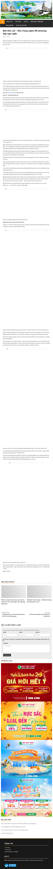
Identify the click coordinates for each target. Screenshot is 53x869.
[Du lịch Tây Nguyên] (2, 22)
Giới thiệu (18, 21)
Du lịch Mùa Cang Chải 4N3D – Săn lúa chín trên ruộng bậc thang (14, 830)
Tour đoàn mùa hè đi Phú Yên (7, 833)
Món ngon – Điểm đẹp (37, 21)
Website (38, 632)
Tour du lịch (8, 849)
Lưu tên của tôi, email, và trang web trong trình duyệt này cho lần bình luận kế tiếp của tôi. (25, 640)
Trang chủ (9, 21)
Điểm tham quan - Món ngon (11, 851)
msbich (4, 36)
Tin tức (26, 21)
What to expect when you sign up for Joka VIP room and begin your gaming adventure (13, 601)
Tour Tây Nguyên (21, 25)
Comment (5, 643)
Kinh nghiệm (9, 25)
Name (4, 632)
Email (21, 632)
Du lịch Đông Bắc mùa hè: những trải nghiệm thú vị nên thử (13, 826)
